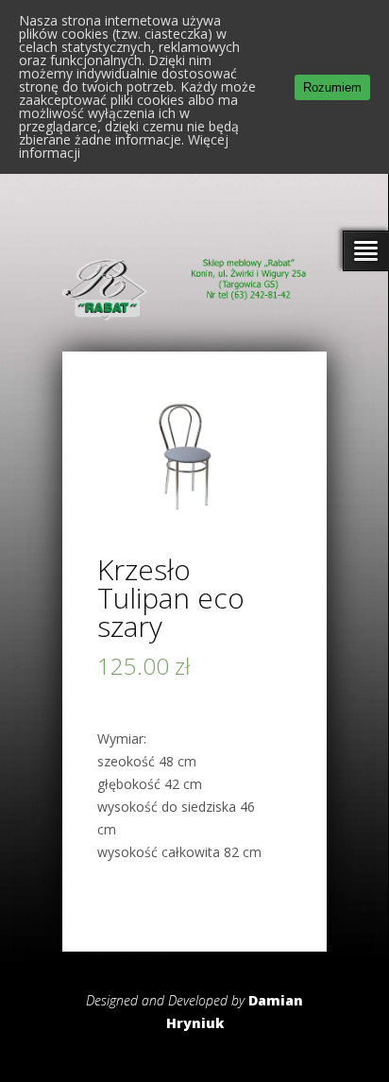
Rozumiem (332, 87)
